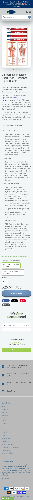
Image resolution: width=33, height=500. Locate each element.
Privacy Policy (6, 441)
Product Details (6, 450)
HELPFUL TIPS (28, 326)
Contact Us (5, 415)
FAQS (3, 435)
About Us (4, 412)
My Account (5, 409)
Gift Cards (5, 424)
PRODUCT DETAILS (14, 326)
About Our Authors (7, 453)
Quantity (4, 277)
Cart (30, 12)
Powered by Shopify (24, 496)
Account (27, 12)
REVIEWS (3, 326)
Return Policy (6, 438)
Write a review (16, 350)
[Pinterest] (8, 479)
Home (3, 406)
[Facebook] (2, 479)
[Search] (29, 17)
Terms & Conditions (8, 444)
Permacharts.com (13, 496)
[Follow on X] (5, 479)
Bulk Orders (5, 421)
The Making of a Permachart (10, 447)
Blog (3, 418)
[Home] (11, 12)
